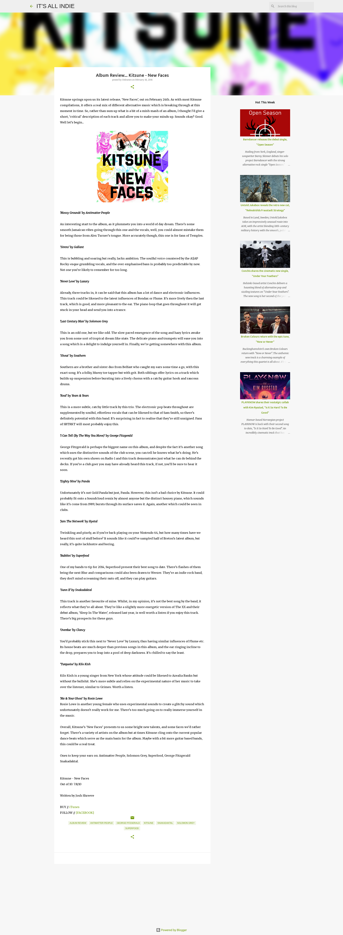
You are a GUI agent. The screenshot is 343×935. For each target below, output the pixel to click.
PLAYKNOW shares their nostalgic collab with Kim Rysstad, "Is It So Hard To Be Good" (265, 407)
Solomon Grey (186, 823)
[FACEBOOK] (85, 812)
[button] (132, 87)
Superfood (132, 828)
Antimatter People (101, 823)
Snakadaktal (165, 823)
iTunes (74, 807)
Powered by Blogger (173, 930)
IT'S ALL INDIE (55, 6)
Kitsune (148, 823)
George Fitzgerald (128, 823)
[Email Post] (132, 819)
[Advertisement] (132, 894)
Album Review (78, 823)
